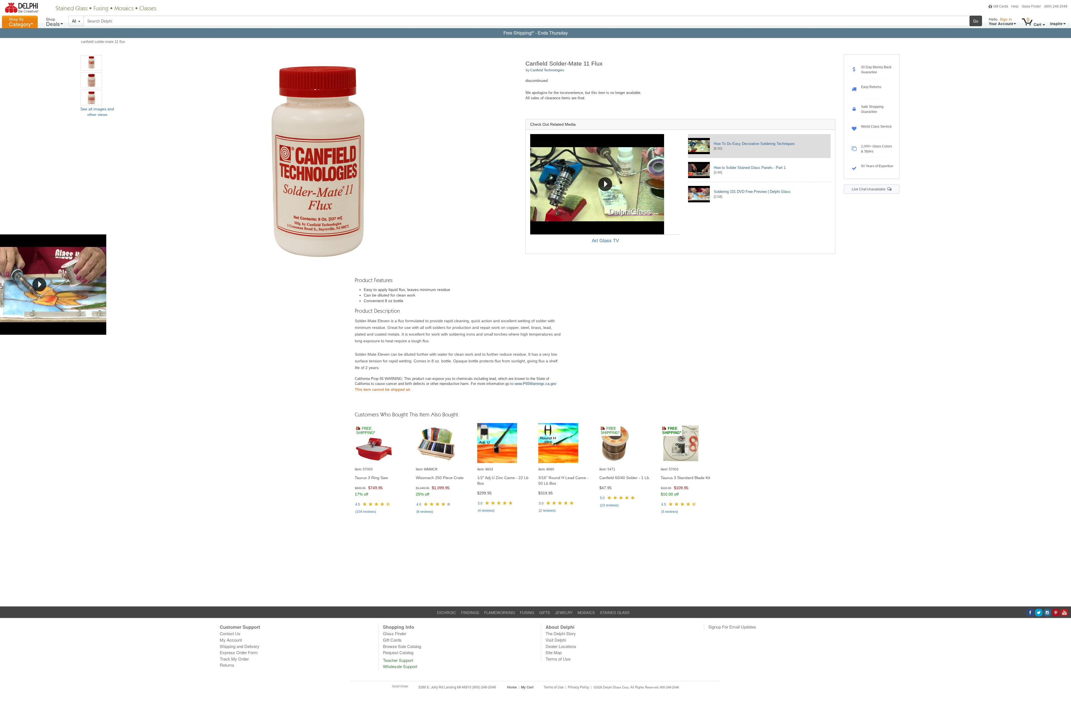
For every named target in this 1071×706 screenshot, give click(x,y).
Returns (227, 665)
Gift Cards (1000, 6)
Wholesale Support (400, 666)
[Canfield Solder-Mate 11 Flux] (91, 63)
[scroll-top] (1062, 690)
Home (512, 687)
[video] (605, 184)
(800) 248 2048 (1055, 6)
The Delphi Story (561, 633)
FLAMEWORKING (499, 612)
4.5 (357, 504)
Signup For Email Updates (732, 627)
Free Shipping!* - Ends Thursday (535, 33)
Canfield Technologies (547, 70)
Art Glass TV (605, 240)
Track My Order (234, 659)
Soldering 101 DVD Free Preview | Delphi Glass (752, 192)
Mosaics (124, 9)
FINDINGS (470, 612)
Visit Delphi (556, 640)
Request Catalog (398, 652)
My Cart (527, 687)
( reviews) (365, 512)
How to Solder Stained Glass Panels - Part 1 (750, 168)
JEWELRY (564, 612)
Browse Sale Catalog (402, 646)
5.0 (480, 503)
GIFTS (544, 612)
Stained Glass (72, 9)
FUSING (527, 612)
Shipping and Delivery (239, 646)
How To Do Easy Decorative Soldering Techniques (754, 144)
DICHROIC (446, 612)
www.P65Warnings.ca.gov (535, 384)
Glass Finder (1031, 6)
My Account (231, 640)
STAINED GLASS (614, 612)
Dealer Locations (561, 646)
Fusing (100, 9)
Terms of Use (558, 659)
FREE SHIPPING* (365, 431)
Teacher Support (398, 660)
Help (1015, 6)
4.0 (418, 504)
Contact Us (230, 633)
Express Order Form (239, 652)
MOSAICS (586, 612)
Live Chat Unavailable (869, 189)
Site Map (554, 652)
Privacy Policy (578, 687)
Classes (147, 9)
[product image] (382, 443)
